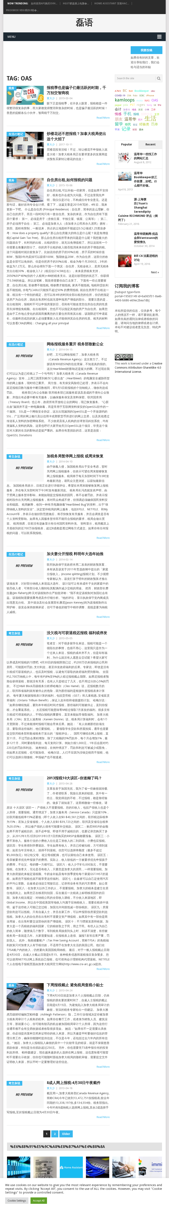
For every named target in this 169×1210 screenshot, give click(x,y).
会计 (118, 109)
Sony (149, 105)
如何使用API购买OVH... (44, 3)
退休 (141, 129)
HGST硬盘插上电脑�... (76, 3)
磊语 (84, 22)
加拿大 (126, 109)
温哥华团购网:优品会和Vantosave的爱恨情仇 (146, 238)
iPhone (150, 95)
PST (132, 104)
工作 (153, 109)
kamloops (125, 100)
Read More (103, 117)
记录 (126, 129)
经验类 (144, 124)
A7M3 (118, 91)
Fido (135, 95)
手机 (127, 114)
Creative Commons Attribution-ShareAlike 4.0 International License (138, 367)
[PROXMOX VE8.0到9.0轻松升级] (97, 1167)
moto (139, 100)
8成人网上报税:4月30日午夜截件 (74, 1082)
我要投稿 (146, 50)
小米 (147, 109)
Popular (126, 144)
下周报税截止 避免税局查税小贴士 (75, 985)
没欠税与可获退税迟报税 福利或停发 (77, 633)
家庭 (140, 109)
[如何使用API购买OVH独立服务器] (18, 1167)
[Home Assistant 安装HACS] (71, 1167)
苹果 (117, 129)
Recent (151, 144)
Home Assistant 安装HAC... (111, 3)
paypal (118, 105)
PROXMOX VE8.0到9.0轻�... (22, 10)
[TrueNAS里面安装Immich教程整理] (150, 1167)
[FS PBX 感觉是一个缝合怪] (124, 1167)
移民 (128, 124)
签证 (135, 124)
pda (125, 104)
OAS (154, 100)
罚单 (154, 124)
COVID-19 (120, 95)
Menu (11, 36)
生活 (150, 118)
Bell (131, 91)
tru (159, 105)
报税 (136, 114)
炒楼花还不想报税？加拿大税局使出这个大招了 (76, 136)
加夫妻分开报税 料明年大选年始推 (75, 554)
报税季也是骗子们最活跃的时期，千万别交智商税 (76, 90)
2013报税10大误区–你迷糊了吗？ (74, 778)
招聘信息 (147, 114)
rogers (141, 104)
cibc (153, 91)
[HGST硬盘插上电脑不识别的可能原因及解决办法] (45, 1167)
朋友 (119, 119)
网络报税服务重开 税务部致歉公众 (75, 344)
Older (66, 1134)
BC (125, 90)
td (155, 105)
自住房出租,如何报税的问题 (69, 180)
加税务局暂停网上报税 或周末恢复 (75, 456)
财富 (135, 129)
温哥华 (130, 119)
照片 (140, 119)
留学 (119, 124)
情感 (118, 114)
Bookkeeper (142, 90)
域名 (134, 109)
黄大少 (51, 98)
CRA (129, 95)
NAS (147, 100)
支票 (156, 114)
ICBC (141, 95)
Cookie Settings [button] (17, 1200)
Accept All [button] (39, 1200)
